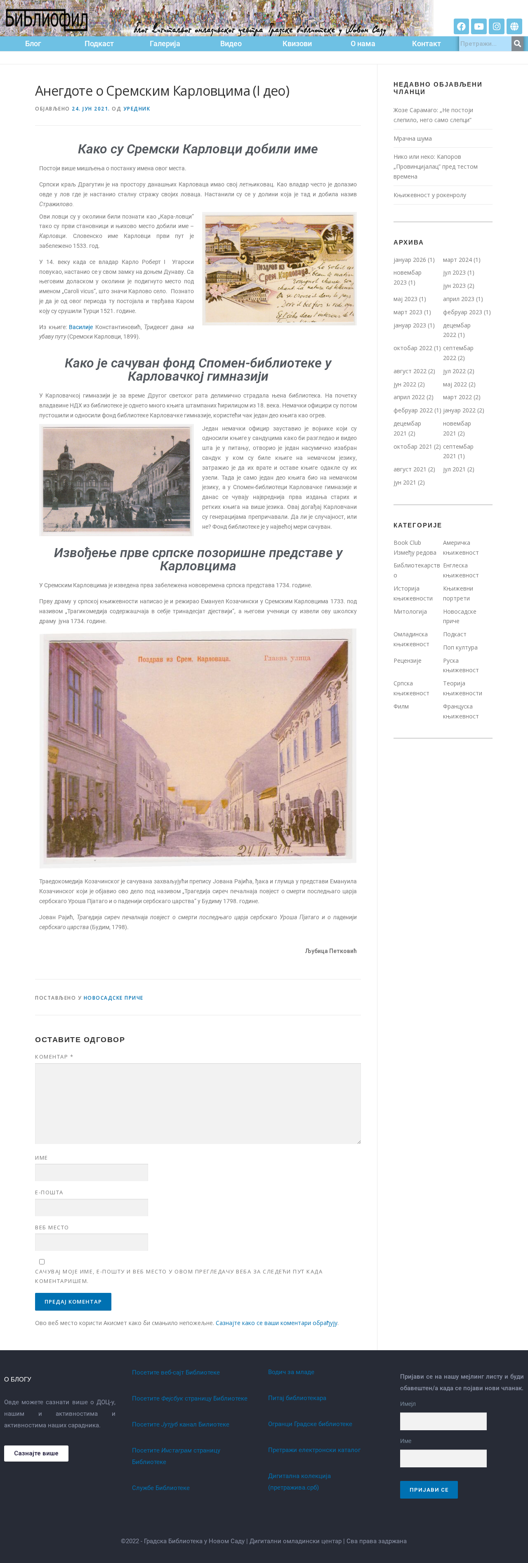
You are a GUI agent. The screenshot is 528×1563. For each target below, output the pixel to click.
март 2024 (457, 260)
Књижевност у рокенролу (431, 195)
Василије (81, 327)
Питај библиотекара (297, 1398)
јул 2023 (454, 272)
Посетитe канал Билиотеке (180, 1424)
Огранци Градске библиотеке (310, 1424)
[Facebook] (461, 26)
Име (41, 1157)
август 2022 (410, 371)
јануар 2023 (410, 325)
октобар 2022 (413, 348)
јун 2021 (405, 482)
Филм (401, 706)
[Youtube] (479, 26)
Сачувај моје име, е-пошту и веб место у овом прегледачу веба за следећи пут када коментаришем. (179, 1276)
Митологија (410, 611)
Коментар (54, 1056)
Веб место (52, 1227)
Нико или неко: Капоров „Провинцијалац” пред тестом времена (436, 166)
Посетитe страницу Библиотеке (190, 1398)
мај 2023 (405, 299)
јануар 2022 (459, 410)
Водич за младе (291, 1372)
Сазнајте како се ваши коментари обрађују (276, 1323)
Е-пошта (49, 1192)
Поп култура (460, 647)
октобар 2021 (413, 446)
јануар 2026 (410, 260)
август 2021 (410, 469)
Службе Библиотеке (161, 1488)
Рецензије (408, 660)
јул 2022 (454, 371)
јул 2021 (454, 469)
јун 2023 (454, 286)
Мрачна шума (413, 138)
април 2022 (409, 397)
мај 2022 (455, 384)
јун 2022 (405, 384)
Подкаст (455, 634)
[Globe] (514, 26)
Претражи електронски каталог (314, 1450)
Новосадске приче (114, 997)
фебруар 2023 (462, 312)
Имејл (408, 1404)
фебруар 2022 (413, 410)
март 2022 (457, 397)
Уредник (137, 108)
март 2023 (408, 312)
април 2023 (458, 299)
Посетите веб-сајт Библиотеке (176, 1372)
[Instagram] (496, 26)
